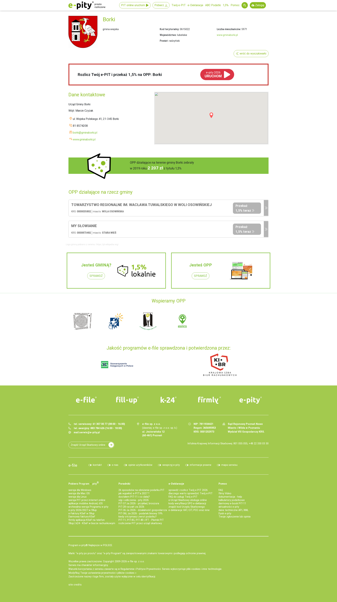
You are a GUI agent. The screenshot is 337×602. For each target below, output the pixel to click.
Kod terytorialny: (169, 29)
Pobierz (159, 5)
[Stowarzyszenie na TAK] (249, 321)
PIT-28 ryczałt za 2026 (131, 506)
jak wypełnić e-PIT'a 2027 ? (133, 493)
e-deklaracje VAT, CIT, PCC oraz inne (189, 510)
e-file (72, 465)
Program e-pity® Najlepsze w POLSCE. (90, 545)
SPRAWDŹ (96, 276)
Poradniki (124, 483)
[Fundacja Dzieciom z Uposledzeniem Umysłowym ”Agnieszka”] (82, 321)
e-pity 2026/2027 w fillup (82, 510)
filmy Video (225, 493)
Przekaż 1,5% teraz (243, 208)
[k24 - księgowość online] (168, 400)
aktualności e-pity (229, 506)
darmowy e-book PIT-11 (232, 503)
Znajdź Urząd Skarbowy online (88, 444)
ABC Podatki (213, 5)
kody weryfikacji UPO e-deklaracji (187, 503)
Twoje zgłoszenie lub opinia (234, 516)
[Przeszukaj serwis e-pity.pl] (245, 5)
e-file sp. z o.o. (136, 561)
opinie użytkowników (140, 464)
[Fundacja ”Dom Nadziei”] (116, 321)
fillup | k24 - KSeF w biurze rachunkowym (91, 523)
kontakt (97, 464)
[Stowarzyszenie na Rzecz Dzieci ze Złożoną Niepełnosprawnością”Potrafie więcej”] (149, 321)
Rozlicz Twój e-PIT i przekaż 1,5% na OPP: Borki (120, 74)
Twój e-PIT (178, 5)
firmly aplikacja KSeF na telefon (86, 520)
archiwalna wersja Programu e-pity (88, 506)
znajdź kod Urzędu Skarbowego (186, 506)
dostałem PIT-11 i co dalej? (134, 496)
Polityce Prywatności (148, 569)
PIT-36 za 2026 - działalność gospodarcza (142, 510)
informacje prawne (200, 464)
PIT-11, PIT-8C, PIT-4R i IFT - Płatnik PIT (141, 520)
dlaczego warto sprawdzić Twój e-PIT (190, 493)
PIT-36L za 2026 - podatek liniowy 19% (140, 513)
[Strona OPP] (266, 208)
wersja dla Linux (77, 496)
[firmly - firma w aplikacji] (209, 400)
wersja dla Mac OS (79, 493)
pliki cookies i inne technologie (204, 569)
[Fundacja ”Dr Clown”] (182, 321)
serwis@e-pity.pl (89, 432)
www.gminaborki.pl (227, 35)
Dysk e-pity (225, 513)
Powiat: (164, 40)
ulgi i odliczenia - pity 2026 (133, 500)
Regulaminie (127, 569)
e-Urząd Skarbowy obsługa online (187, 500)
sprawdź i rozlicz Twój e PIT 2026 (188, 490)
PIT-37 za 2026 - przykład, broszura (138, 503)
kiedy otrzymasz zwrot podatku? (137, 516)
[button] (211, 115)
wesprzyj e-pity (171, 464)
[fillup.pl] (127, 400)
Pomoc (235, 5)
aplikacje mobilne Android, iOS (85, 503)
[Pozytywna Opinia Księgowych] (117, 364)
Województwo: (168, 35)
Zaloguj (259, 5)
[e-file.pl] (86, 400)
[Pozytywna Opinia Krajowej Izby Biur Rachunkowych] (220, 364)
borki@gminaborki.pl (85, 132)
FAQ (221, 490)
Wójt (71, 110)
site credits (75, 584)
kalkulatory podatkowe (232, 500)
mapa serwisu (229, 464)
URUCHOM (213, 74)
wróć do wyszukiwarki (253, 53)
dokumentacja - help (230, 496)
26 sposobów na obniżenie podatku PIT (141, 490)
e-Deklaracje (195, 5)
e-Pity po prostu (86, 5)
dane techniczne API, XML (233, 510)
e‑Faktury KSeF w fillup (81, 513)
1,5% (226, 5)
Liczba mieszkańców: (229, 29)
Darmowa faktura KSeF (81, 516)
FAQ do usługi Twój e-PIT (182, 496)
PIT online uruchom (133, 5)
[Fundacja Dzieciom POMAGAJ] (216, 321)
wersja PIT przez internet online (86, 500)
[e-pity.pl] (251, 400)
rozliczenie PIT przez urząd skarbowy (140, 523)
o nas (115, 464)
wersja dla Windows (79, 490)
